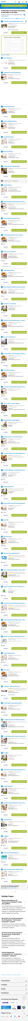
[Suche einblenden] (15, 2)
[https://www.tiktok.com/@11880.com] (11, 1016)
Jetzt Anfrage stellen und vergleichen (14, 5)
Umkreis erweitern (12, 888)
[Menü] (26, 2)
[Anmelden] (19, 2)
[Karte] (24, 14)
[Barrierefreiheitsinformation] (22, 2)
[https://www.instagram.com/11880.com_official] (7, 1016)
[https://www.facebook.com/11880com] (2, 1016)
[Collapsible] (25, 902)
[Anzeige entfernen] (27, 1016)
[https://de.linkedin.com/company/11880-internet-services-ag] (15, 1016)
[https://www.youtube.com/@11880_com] (19, 1016)
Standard (6, 16)
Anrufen (6, 32)
